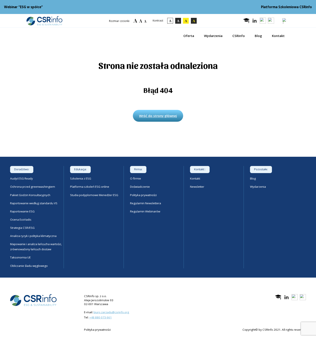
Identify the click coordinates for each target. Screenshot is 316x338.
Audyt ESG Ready (21, 178)
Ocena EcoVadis (20, 219)
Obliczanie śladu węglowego (29, 266)
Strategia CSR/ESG (22, 228)
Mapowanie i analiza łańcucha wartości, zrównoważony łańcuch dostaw (36, 246)
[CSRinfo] (44, 20)
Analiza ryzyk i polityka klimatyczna (33, 236)
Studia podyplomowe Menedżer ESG (94, 195)
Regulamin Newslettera (145, 203)
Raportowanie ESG (22, 211)
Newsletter (197, 187)
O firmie (135, 178)
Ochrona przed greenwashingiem (32, 187)
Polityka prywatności (143, 195)
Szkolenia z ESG (80, 178)
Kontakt (278, 36)
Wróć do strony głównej (158, 116)
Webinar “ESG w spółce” (23, 7)
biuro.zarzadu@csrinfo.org (111, 312)
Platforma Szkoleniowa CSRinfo (286, 7)
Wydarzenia (213, 36)
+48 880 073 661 (100, 317)
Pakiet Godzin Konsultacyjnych (30, 195)
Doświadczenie (140, 187)
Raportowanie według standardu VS (33, 203)
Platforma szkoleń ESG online (89, 187)
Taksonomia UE (20, 257)
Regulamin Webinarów (145, 211)
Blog (258, 36)
